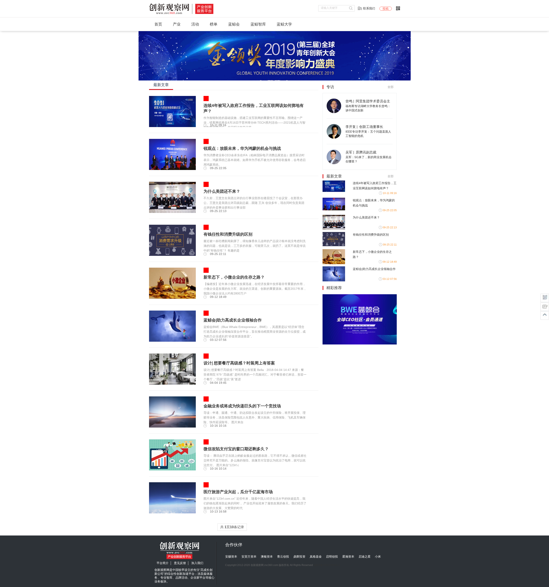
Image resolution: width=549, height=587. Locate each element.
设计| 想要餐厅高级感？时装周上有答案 (239, 363)
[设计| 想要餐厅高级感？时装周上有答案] (172, 383)
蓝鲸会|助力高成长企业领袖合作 (233, 320)
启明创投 (332, 556)
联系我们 (369, 8)
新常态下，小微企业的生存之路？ (234, 277)
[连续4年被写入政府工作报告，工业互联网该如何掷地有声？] (172, 126)
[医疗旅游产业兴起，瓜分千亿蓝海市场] (172, 512)
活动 (195, 24)
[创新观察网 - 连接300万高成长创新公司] (181, 14)
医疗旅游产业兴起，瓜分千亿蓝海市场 (238, 492)
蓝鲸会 (234, 24)
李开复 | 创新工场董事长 (364, 127)
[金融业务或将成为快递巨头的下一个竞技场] (172, 426)
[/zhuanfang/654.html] (334, 137)
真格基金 (316, 556)
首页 (158, 24)
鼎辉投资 (299, 556)
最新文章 (161, 85)
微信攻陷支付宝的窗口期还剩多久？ (236, 449)
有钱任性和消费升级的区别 (371, 234)
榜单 (213, 24)
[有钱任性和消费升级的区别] (172, 254)
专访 (330, 87)
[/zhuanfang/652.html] (334, 163)
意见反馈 (180, 563)
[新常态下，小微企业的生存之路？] (172, 297)
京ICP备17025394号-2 (327, 565)
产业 (177, 24)
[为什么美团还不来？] (172, 212)
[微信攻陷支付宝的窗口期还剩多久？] (172, 469)
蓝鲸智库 (258, 24)
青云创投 (283, 556)
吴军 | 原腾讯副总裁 (360, 152)
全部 (391, 87)
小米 (378, 556)
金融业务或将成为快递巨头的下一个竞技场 (242, 406)
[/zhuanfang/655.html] (334, 112)
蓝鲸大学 (284, 24)
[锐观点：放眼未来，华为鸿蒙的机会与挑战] (172, 169)
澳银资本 (267, 556)
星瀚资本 (348, 556)
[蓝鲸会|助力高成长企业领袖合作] (172, 340)
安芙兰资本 (248, 556)
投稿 (386, 8)
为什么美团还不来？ (366, 217)
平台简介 (163, 563)
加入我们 (197, 563)
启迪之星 (365, 556)
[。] (360, 343)
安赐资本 (231, 556)
